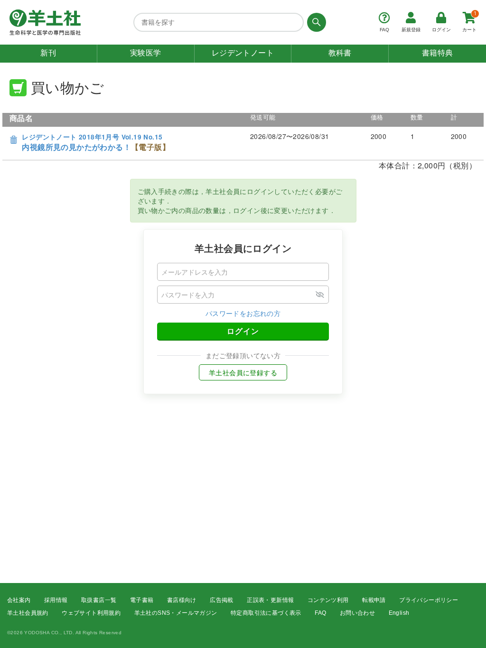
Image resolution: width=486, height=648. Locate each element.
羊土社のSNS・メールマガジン (175, 613)
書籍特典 (437, 53)
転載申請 (374, 600)
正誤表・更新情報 (270, 600)
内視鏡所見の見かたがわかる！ (96, 142)
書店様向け (181, 600)
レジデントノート (243, 53)
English (399, 613)
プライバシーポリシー (428, 600)
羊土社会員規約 (27, 613)
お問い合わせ (357, 613)
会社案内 (19, 600)
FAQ (320, 613)
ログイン (243, 330)
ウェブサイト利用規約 (91, 613)
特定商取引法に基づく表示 (266, 613)
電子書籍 (142, 600)
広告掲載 (222, 600)
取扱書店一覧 (98, 600)
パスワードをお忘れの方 (243, 313)
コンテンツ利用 (328, 600)
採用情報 (56, 600)
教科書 (340, 53)
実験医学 (145, 53)
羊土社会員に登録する (243, 372)
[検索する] (315, 22)
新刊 (48, 53)
